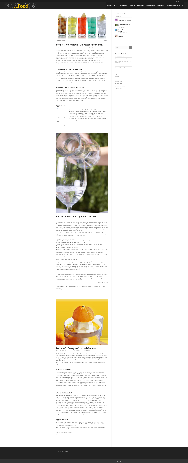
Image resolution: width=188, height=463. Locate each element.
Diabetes (72, 47)
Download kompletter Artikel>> (74, 125)
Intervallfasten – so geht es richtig (121, 58)
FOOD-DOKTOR (78, 47)
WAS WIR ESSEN (96, 47)
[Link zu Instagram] (179, 1)
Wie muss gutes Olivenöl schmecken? (121, 65)
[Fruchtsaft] (82, 322)
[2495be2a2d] (82, 173)
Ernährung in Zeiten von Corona (121, 67)
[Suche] (182, 5)
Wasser (88, 219)
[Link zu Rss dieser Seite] (181, 1)
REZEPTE (117, 76)
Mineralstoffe (72, 382)
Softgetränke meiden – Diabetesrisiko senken (79, 44)
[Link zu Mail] (183, 1)
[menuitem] (109, 5)
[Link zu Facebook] (176, 1)
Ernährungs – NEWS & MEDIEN (122, 91)
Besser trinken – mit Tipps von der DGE (76, 216)
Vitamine (66, 382)
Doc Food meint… (119, 88)
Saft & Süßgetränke (88, 47)
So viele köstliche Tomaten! (120, 56)
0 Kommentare (66, 47)
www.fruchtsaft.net (79, 429)
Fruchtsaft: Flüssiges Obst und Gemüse (76, 348)
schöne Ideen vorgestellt (94, 116)
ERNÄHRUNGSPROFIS (120, 86)
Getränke (83, 47)
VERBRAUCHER (118, 81)
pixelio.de (70, 432)
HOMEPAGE (117, 74)
